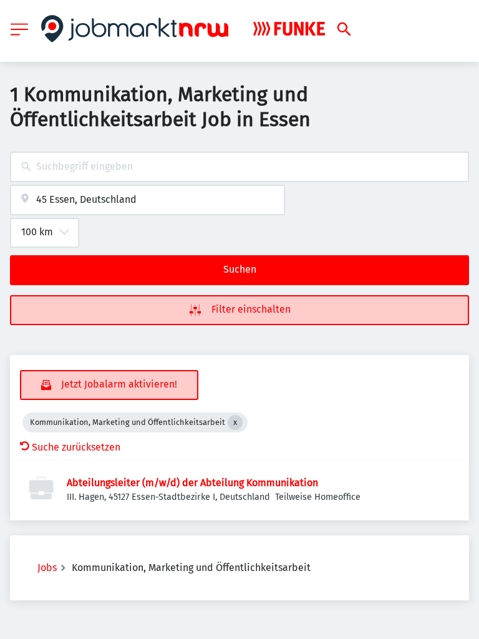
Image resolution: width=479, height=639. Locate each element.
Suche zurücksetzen (76, 447)
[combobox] (239, 167)
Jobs (47, 567)
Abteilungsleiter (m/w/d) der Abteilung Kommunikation (192, 483)
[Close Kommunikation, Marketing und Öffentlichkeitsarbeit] (235, 422)
